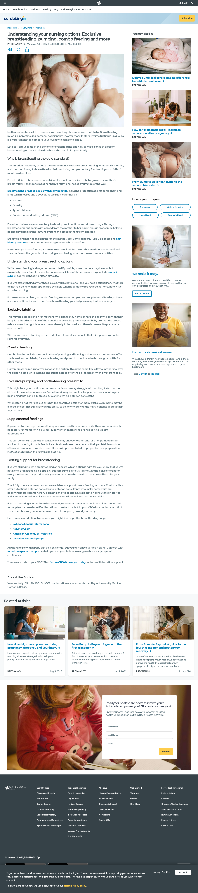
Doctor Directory (44, 804)
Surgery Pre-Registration (79, 831)
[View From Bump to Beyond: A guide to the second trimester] (161, 160)
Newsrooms (104, 815)
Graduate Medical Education (174, 804)
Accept (183, 872)
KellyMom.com (21, 529)
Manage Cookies (161, 872)
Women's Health (175, 215)
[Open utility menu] (4, 3)
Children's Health (175, 207)
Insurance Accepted (77, 815)
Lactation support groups (28, 538)
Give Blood (135, 804)
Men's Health (145, 215)
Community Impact (108, 804)
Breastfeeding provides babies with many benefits (37, 191)
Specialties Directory (46, 815)
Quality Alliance (106, 809)
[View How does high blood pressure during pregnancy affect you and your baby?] (34, 623)
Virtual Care (42, 798)
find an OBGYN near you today (68, 562)
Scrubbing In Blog (76, 836)
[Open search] (192, 3)
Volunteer (135, 793)
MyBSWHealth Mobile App (49, 825)
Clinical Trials (167, 825)
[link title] (99, 3)
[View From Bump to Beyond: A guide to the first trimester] (98, 623)
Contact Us (104, 820)
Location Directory (45, 809)
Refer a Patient (168, 793)
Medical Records (75, 804)
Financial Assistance (77, 820)
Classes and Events (46, 793)
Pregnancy (40, 28)
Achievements (106, 798)
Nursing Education (170, 815)
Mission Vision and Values (110, 793)
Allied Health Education (172, 809)
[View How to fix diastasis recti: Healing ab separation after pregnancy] (161, 108)
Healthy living (26, 28)
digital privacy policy (75, 885)
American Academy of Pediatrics (32, 533)
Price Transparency (77, 809)
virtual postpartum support (24, 551)
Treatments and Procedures (50, 820)
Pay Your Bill (73, 798)
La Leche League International (31, 524)
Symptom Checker (76, 793)
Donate (133, 798)
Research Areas (168, 820)
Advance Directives (77, 825)
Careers (165, 798)
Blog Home (12, 28)
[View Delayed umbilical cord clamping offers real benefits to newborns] (161, 56)
